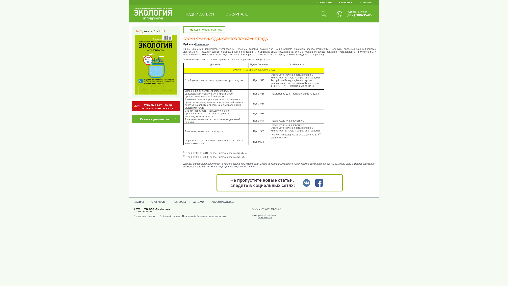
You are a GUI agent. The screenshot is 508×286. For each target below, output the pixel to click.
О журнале (236, 14)
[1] (294, 86)
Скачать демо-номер (156, 119)
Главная (139, 202)
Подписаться (199, 14)
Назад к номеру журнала (204, 29)
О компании (140, 216)
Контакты (152, 216)
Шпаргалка (201, 44)
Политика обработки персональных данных (204, 216)
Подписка (179, 202)
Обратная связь (265, 217)
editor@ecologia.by (267, 215)
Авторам (198, 202)
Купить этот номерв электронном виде (157, 106)
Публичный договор (170, 216)
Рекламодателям (223, 202)
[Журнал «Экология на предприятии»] (153, 19)
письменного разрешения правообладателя (231, 166)
